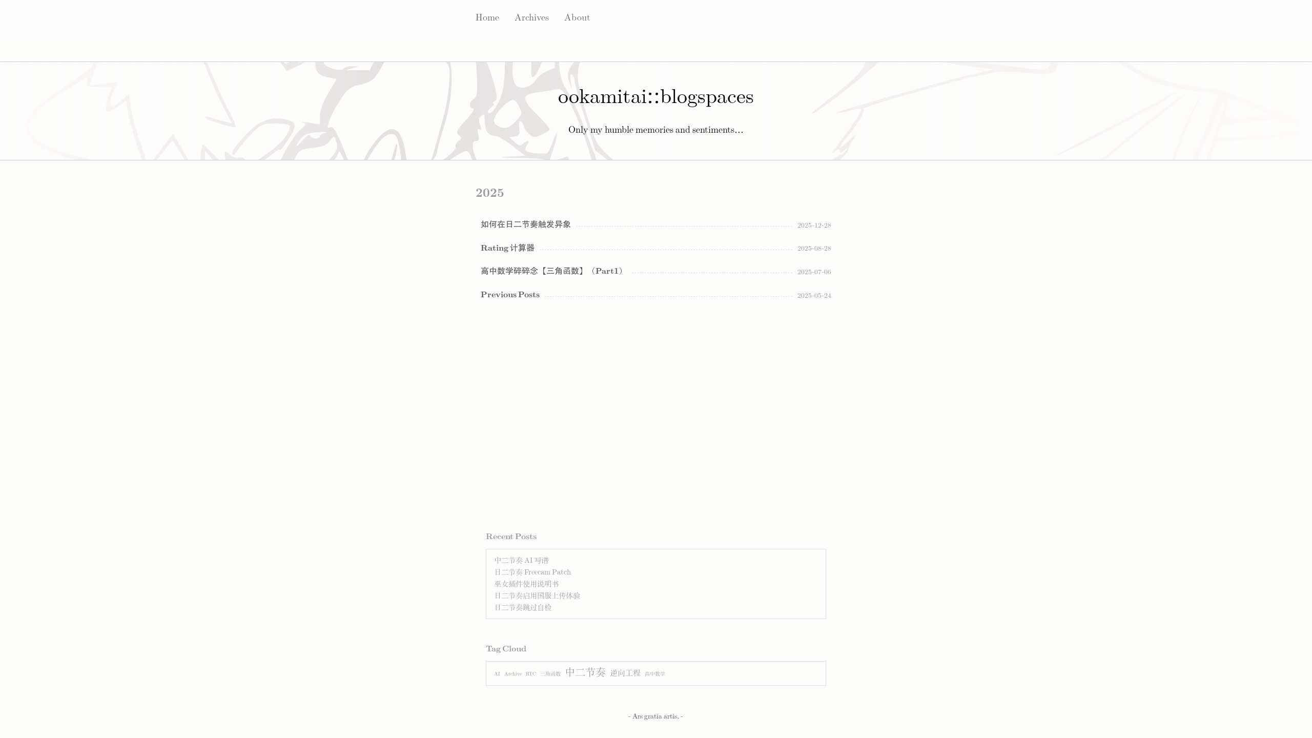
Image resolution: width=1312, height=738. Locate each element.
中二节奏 (585, 672)
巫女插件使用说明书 (526, 584)
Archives (532, 18)
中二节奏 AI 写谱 (521, 560)
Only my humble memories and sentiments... (656, 130)
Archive (513, 673)
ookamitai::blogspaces (656, 97)
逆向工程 (625, 673)
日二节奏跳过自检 (522, 607)
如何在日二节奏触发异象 (526, 224)
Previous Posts (510, 295)
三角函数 (550, 673)
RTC (531, 673)
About (577, 18)
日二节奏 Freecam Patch (532, 572)
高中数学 (655, 673)
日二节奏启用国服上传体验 (537, 596)
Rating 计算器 (508, 248)
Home (487, 18)
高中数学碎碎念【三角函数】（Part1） (554, 271)
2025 (490, 193)
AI (497, 673)
